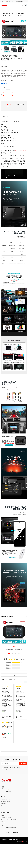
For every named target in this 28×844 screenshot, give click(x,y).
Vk (12, 767)
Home (2, 11)
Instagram (6, 769)
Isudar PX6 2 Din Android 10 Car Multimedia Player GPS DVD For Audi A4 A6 (7, 705)
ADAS (12, 157)
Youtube (14, 769)
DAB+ (18, 155)
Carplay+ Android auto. (13, 164)
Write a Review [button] (15, 672)
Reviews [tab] (7, 107)
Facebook (6, 767)
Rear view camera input (19, 160)
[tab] (19, 105)
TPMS (15, 157)
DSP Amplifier (11, 155)
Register (17, 1)
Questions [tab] (11, 679)
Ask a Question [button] (15, 675)
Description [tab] (8, 104)
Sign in (21, 1)
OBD (21, 155)
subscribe (23, 763)
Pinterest (18, 767)
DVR (9, 157)
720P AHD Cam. (4, 157)
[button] (4, 66)
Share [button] (5, 714)
